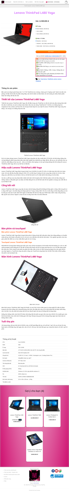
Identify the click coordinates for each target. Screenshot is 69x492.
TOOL (5, 481)
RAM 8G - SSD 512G (42, 41)
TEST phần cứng (7, 478)
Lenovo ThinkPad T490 (34, 415)
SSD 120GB (39, 31)
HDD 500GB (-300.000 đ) (43, 28)
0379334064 (56, 2)
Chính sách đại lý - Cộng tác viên (11, 472)
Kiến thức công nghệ (39, 1)
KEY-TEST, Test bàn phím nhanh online (12, 474)
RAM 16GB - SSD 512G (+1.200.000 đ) (46, 46)
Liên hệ (5, 476)
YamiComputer (8, 1)
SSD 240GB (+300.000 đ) (43, 33)
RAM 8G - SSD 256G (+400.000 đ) (45, 43)
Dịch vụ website (29, 1)
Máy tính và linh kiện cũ (18, 1)
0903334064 (50, 2)
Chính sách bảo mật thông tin (10, 470)
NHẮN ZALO (48, 56)
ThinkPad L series (52, 79)
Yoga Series (44, 79)
